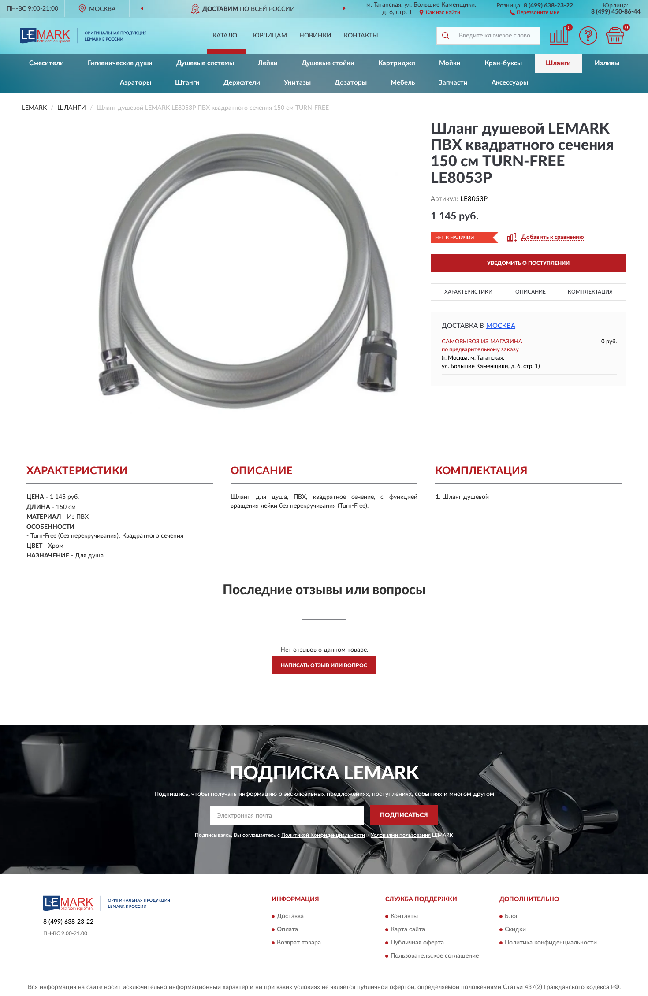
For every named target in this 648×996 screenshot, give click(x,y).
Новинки (315, 36)
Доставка (290, 917)
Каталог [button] (226, 36)
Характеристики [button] (468, 291)
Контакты (361, 36)
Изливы (607, 63)
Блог (511, 917)
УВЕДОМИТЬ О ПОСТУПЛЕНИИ (528, 263)
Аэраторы (135, 82)
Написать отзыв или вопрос (324, 665)
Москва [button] (500, 326)
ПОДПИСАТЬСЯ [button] (404, 815)
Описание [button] (530, 291)
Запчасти (453, 82)
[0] (615, 35)
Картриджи (396, 63)
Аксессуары (510, 82)
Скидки (515, 930)
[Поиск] (445, 36)
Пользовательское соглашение (435, 956)
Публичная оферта (417, 943)
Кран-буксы (503, 63)
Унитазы (297, 82)
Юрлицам (270, 36)
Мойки (450, 63)
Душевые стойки (328, 63)
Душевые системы (205, 63)
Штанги (187, 82)
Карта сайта (408, 930)
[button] (534, 12)
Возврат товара (299, 943)
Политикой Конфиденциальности (323, 835)
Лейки (268, 63)
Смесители (46, 63)
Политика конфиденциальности (551, 943)
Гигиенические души (120, 63)
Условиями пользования (401, 835)
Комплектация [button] (590, 291)
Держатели (241, 82)
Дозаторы (351, 82)
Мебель (403, 82)
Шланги (558, 63)
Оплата (287, 930)
